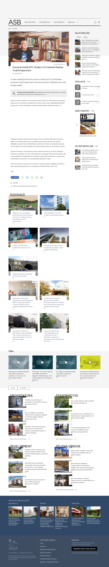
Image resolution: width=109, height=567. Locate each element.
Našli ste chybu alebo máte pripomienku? (25, 186)
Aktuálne (15, 183)
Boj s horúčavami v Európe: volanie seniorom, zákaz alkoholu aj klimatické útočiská (82, 480)
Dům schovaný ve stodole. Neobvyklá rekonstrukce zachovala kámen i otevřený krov (14, 521)
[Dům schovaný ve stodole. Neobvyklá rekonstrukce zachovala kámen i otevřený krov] (15, 511)
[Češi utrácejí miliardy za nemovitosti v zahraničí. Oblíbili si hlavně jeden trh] (30, 511)
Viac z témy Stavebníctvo (64, 439)
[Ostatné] (77, 22)
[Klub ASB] (95, 22)
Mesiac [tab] (86, 37)
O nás (41, 543)
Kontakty (43, 546)
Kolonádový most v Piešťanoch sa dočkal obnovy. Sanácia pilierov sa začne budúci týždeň (82, 416)
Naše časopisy (82, 111)
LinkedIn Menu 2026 (88, 95)
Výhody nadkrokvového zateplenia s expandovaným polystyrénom (90, 159)
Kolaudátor (23, 387)
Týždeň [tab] (78, 37)
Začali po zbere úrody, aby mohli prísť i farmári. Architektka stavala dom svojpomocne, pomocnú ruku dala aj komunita (61, 523)
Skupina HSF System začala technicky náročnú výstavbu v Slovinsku (90, 167)
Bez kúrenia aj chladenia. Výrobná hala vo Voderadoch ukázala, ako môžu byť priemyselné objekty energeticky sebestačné (90, 65)
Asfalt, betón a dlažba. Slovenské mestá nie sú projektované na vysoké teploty (82, 453)
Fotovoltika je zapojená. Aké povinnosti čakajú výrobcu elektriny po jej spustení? (80, 430)
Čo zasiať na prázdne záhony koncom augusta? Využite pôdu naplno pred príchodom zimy (78, 521)
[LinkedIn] (27, 177)
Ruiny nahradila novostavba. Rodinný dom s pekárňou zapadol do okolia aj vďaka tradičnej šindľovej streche (90, 42)
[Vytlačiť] (41, 177)
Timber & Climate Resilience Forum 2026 (90, 102)
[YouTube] (32, 177)
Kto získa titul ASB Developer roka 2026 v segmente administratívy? (66, 374)
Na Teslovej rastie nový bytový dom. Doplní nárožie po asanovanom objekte (35, 482)
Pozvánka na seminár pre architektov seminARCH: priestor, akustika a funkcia (36, 402)
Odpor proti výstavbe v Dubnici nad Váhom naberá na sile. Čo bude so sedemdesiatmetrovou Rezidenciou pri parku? (91, 57)
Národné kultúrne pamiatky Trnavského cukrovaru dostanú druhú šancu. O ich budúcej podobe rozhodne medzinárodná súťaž (36, 467)
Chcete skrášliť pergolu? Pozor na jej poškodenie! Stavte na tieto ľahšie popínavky (93, 520)
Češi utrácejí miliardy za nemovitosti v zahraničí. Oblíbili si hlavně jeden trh (30, 520)
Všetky (13, 387)
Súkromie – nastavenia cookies (49, 562)
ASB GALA (71, 22)
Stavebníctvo (44, 22)
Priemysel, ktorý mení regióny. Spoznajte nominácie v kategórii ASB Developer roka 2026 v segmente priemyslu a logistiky (42, 376)
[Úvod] (15, 22)
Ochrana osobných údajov (48, 559)
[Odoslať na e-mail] (37, 177)
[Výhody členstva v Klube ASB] (14, 93)
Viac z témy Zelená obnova (65, 489)
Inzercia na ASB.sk (45, 552)
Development (59, 22)
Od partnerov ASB (84, 146)
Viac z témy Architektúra (18, 439)
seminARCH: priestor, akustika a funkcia (91, 87)
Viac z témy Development (18, 491)
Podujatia (80, 81)
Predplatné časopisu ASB (47, 549)
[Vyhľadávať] (99, 22)
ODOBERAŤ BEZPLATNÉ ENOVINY (84, 549)
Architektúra (30, 22)
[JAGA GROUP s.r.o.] (13, 544)
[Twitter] (22, 177)
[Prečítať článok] (19, 362)
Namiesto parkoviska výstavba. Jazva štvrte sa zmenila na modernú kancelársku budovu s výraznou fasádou (91, 72)
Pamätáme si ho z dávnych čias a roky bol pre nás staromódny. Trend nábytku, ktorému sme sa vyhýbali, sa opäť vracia (47, 522)
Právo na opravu (45, 556)
